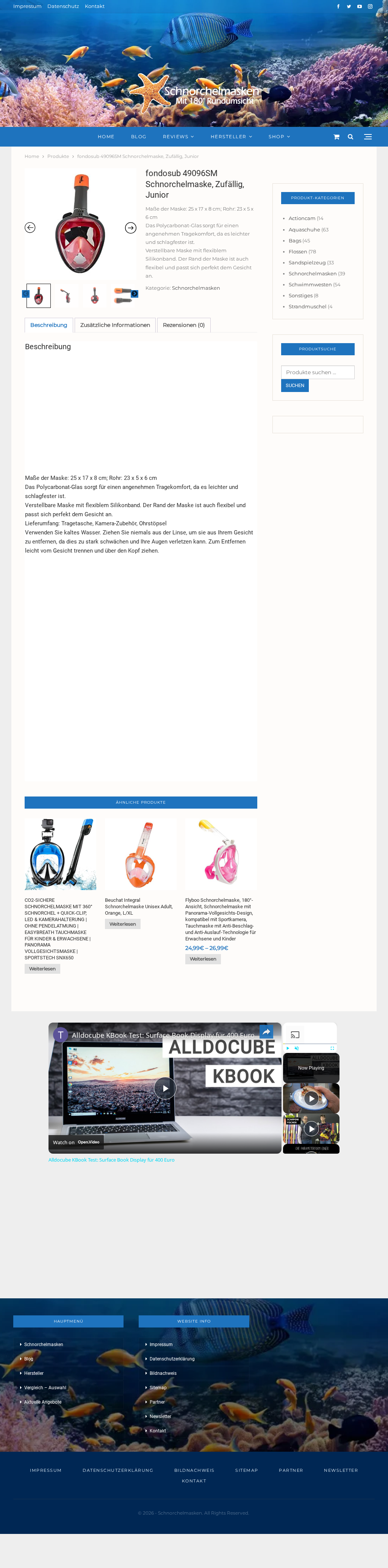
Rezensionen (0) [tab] (184, 325)
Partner (157, 1402)
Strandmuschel (308, 306)
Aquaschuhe (304, 229)
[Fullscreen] (332, 1048)
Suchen (295, 385)
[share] (266, 1032)
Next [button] (134, 294)
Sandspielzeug (307, 262)
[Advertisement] (141, 410)
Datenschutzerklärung (172, 1359)
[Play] (287, 1048)
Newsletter (160, 1416)
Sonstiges (301, 295)
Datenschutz (63, 6)
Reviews (176, 136)
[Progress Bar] (310, 1043)
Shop (277, 136)
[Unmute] (296, 1048)
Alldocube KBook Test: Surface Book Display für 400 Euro (163, 1035)
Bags (295, 240)
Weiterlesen (42, 968)
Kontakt (95, 6)
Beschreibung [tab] (48, 325)
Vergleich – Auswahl (45, 1387)
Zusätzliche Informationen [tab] (115, 325)
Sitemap (158, 1387)
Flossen (298, 251)
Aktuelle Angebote (42, 1402)
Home (106, 136)
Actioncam (302, 218)
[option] (80, 224)
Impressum (27, 6)
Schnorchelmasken (196, 288)
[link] (60, 1034)
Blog (139, 136)
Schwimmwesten (310, 284)
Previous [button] (26, 294)
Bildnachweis (163, 1373)
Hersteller (229, 136)
